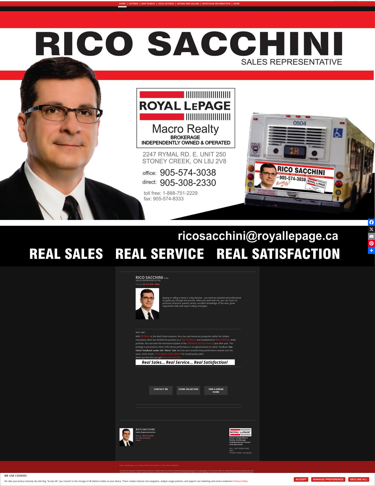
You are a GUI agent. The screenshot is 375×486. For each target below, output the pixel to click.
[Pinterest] (371, 243)
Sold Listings (166, 3)
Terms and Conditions (169, 465)
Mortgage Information (216, 3)
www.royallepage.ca (128, 465)
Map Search (148, 3)
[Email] (371, 236)
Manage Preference (328, 479)
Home (122, 3)
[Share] (371, 250)
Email (157, 284)
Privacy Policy (240, 481)
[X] (371, 229)
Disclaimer (155, 465)
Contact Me (161, 389)
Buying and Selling (188, 3)
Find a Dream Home (216, 390)
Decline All (358, 479)
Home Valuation (188, 389)
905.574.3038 (148, 284)
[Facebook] (371, 222)
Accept (301, 479)
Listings (133, 3)
